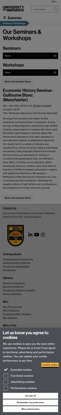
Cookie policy (50, 364)
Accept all (30, 395)
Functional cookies (21, 375)
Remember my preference (30, 402)
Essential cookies (21, 369)
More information (30, 409)
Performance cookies (23, 388)
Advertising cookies (22, 382)
